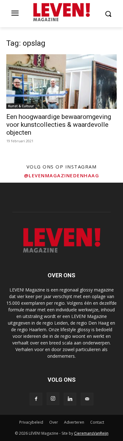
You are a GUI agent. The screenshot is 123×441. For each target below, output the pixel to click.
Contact (97, 422)
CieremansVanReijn (91, 433)
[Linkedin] (70, 399)
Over (53, 422)
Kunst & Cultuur (21, 106)
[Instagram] (53, 398)
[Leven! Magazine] (61, 12)
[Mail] (87, 399)
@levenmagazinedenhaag (61, 175)
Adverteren (74, 422)
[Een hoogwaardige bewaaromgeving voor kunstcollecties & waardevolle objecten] (61, 81)
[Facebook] (36, 399)
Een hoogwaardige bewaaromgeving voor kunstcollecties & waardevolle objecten (58, 124)
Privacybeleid (31, 422)
